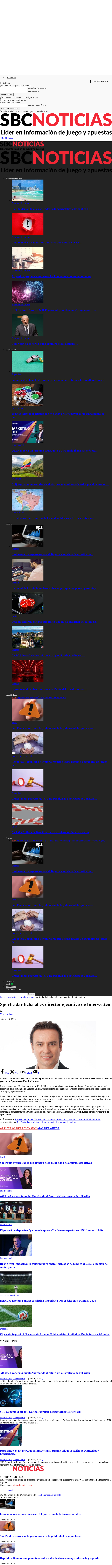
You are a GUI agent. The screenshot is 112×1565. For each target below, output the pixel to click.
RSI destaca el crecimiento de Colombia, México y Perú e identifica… (53, 518)
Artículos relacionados (19, 1128)
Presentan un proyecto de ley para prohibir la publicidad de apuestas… (54, 798)
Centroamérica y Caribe (23, 756)
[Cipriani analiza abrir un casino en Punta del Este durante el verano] (27, 681)
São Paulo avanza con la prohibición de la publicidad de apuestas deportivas (46, 1162)
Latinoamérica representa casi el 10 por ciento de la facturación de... (40, 1513)
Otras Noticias (11, 695)
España (70, 840)
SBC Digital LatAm (13, 989)
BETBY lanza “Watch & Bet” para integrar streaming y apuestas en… (54, 309)
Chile (14, 826)
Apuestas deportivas (14, 178)
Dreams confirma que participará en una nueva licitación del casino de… (55, 621)
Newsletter (10, 981)
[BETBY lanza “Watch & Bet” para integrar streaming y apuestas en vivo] (27, 302)
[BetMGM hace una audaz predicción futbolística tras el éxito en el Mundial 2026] (16, 1292)
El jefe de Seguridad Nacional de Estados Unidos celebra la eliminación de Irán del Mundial (55, 1334)
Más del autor (49, 1128)
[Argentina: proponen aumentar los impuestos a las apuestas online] (27, 268)
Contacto (11, 77)
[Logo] (22, 149)
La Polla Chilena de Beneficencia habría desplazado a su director (50, 832)
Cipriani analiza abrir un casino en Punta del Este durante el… (49, 689)
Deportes (20, 697)
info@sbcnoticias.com (23, 1485)
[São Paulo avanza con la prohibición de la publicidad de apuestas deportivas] (27, 720)
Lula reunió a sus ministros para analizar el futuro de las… (47, 242)
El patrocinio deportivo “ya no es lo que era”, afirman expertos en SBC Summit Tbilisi (52, 1230)
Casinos (9, 524)
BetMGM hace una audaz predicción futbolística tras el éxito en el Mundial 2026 (48, 1300)
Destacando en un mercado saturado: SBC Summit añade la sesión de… (55, 450)
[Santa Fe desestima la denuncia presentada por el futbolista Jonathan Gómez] (27, 371)
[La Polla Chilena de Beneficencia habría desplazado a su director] (27, 824)
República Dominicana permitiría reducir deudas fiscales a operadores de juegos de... (50, 1558)
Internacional (18, 445)
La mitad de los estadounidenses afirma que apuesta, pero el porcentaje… (55, 588)
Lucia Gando (19, 1378)
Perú (95, 840)
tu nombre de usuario (36, 88)
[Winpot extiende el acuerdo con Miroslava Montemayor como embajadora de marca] (27, 405)
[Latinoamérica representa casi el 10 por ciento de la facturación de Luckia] (27, 546)
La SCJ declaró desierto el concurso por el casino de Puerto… (48, 655)
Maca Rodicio (6, 1014)
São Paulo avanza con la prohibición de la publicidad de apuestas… (52, 727)
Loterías (36, 697)
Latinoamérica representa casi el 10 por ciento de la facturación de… (52, 554)
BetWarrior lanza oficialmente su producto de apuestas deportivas (46, 1122)
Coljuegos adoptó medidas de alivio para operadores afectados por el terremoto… (60, 484)
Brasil (14, 722)
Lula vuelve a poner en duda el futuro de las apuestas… (45, 343)
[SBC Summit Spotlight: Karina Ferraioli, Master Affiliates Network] (11, 1406)
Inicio (2, 997)
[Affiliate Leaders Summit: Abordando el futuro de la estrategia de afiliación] (16, 1188)
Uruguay (101, 840)
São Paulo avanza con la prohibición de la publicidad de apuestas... (40, 1535)
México (89, 840)
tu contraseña (33, 91)
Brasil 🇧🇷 (9, 984)
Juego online (11, 349)
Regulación (60, 697)
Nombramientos (47, 697)
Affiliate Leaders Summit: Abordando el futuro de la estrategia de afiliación (45, 1196)
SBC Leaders (11, 986)
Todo (14, 697)
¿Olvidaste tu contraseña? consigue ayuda (19, 97)
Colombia (16, 478)
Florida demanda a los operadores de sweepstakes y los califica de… (52, 208)
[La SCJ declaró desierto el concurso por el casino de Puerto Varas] (27, 647)
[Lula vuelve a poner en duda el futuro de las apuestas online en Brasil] (27, 335)
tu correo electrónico (36, 105)
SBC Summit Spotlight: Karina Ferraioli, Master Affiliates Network (40, 1411)
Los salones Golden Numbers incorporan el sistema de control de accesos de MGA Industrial (57, 1119)
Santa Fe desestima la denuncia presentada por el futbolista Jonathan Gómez (58, 379)
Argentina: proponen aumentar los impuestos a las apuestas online (51, 276)
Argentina (16, 374)
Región (9, 838)
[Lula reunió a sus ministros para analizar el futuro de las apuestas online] (27, 234)
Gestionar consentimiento (49, 1495)
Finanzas (29, 697)
